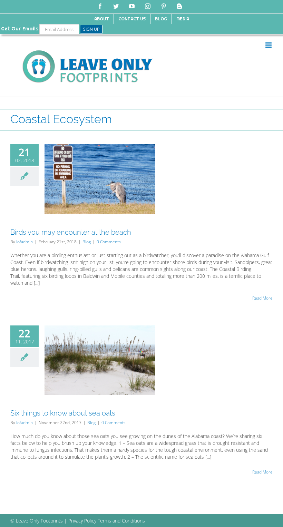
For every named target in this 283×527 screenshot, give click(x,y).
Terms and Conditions (121, 520)
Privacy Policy (82, 520)
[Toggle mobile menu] (269, 45)
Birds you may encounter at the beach (70, 232)
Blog (86, 242)
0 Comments (109, 242)
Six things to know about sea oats (62, 413)
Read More (262, 298)
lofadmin (24, 242)
